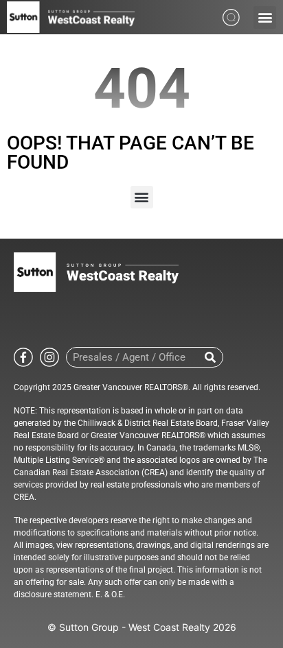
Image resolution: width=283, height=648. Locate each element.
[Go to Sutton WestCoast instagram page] (49, 356)
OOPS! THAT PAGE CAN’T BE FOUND (130, 153)
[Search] (211, 357)
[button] (264, 17)
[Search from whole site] (231, 16)
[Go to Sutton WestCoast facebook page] (23, 356)
